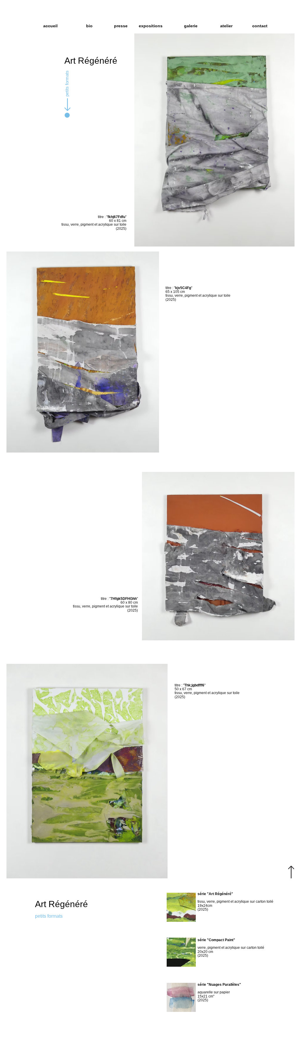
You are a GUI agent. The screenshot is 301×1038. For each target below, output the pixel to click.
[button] (185, 26)
